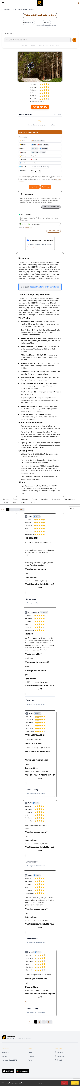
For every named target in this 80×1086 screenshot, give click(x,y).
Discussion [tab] (56, 499)
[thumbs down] (41, 587)
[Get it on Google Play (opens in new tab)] (22, 1071)
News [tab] (14, 503)
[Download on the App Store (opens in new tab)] (8, 1071)
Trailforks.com (28, 227)
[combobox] (70, 508)
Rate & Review (40, 107)
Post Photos (34, 187)
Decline (64, 1083)
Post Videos (46, 187)
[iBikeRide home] (4, 1037)
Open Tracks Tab (53, 230)
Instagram (60, 1056)
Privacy (30, 1052)
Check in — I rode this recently (28, 132)
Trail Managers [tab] (69, 499)
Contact (4, 1056)
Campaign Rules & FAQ (9, 1060)
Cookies (31, 1056)
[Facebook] (32, 171)
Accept (75, 1083)
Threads (59, 1060)
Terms (30, 1060)
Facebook (60, 1052)
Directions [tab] (44, 499)
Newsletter (5, 1052)
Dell (29, 803)
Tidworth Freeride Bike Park (40, 15)
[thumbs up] (39, 587)
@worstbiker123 (33, 612)
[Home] (2, 9)
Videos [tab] (34, 499)
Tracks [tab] (32, 503)
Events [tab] (5, 503)
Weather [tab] (23, 503)
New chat (9, 33)
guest (30, 516)
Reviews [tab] (6, 499)
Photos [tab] (25, 499)
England (7, 9)
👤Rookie (37, 516)
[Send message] (74, 40)
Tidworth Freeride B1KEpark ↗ (40, 166)
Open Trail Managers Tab (51, 206)
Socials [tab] (15, 499)
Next (21, 509)
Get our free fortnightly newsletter (44, 287)
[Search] (78, 3)
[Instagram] (35, 171)
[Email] (39, 171)
